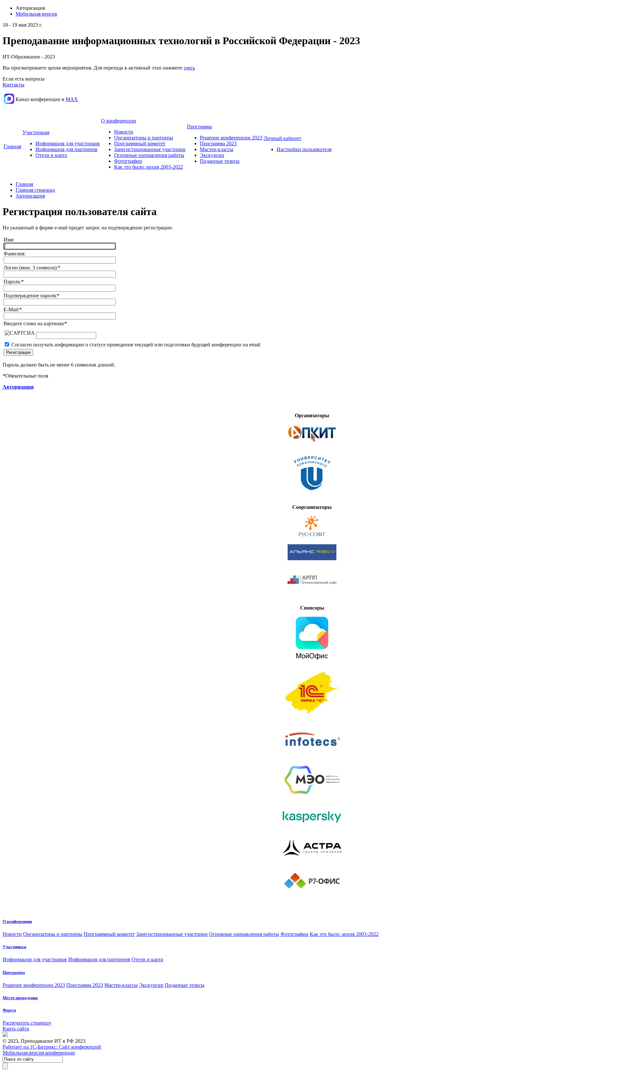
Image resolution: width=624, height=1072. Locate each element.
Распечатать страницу (27, 1023)
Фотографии (128, 161)
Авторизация (30, 196)
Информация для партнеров (66, 149)
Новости (123, 132)
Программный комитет (139, 143)
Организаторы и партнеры (143, 137)
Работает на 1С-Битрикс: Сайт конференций (52, 1047)
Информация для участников (67, 143)
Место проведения (20, 997)
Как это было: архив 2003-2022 (148, 167)
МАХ (72, 99)
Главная (12, 146)
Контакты (13, 84)
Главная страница (35, 190)
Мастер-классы (216, 149)
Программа (199, 126)
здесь (189, 68)
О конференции (118, 120)
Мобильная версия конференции (39, 1052)
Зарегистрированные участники (150, 149)
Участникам (35, 132)
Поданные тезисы (220, 161)
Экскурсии (212, 155)
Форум (9, 1010)
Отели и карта (51, 155)
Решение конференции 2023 (231, 137)
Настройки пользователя (304, 149)
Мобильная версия (36, 14)
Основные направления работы (149, 155)
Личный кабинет (282, 138)
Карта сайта (16, 1028)
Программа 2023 (218, 143)
